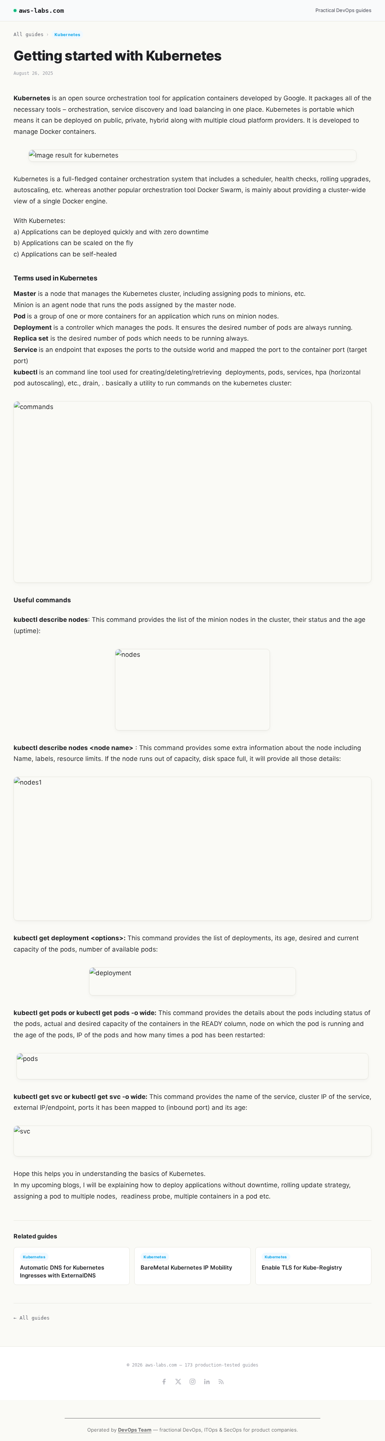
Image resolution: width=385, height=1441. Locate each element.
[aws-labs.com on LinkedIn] (206, 1381)
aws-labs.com (41, 10)
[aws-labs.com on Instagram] (192, 1381)
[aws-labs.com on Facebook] (164, 1381)
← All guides (32, 1318)
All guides (29, 34)
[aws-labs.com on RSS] (221, 1381)
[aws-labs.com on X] (178, 1381)
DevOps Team (135, 1430)
